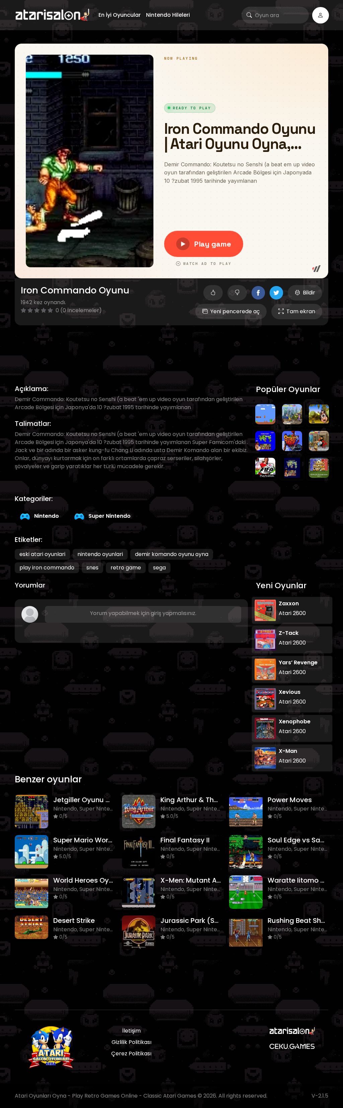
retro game (126, 567)
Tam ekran (300, 311)
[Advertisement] (171, 347)
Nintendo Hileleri (168, 15)
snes (92, 567)
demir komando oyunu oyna (171, 554)
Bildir (309, 292)
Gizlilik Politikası (131, 1042)
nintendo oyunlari (100, 554)
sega (159, 567)
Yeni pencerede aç (235, 311)
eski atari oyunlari (42, 554)
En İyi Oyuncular (119, 15)
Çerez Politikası (131, 1053)
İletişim (131, 1031)
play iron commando (46, 567)
